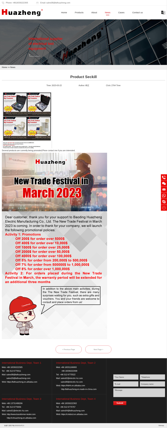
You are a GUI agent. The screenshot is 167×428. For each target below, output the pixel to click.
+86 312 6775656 (13, 407)
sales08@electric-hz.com (72, 382)
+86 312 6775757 (67, 407)
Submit (120, 403)
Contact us (137, 12)
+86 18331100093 (69, 367)
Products (79, 12)
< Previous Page (68, 349)
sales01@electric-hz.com (17, 411)
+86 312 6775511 (13, 371)
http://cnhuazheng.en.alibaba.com (21, 418)
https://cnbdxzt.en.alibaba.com (74, 414)
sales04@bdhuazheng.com (73, 411)
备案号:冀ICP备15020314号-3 (14, 425)
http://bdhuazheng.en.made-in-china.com (78, 389)
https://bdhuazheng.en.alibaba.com (22, 382)
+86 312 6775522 (67, 375)
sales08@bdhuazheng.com (58, 3)
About (94, 12)
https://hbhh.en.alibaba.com (73, 386)
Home (64, 12)
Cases (121, 12)
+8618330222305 (20, 3)
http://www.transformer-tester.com (21, 414)
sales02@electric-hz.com (72, 378)
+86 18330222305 (14, 367)
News (107, 12)
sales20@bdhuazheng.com (18, 378)
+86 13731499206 (14, 403)
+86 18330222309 (69, 371)
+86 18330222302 (69, 403)
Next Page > (98, 349)
